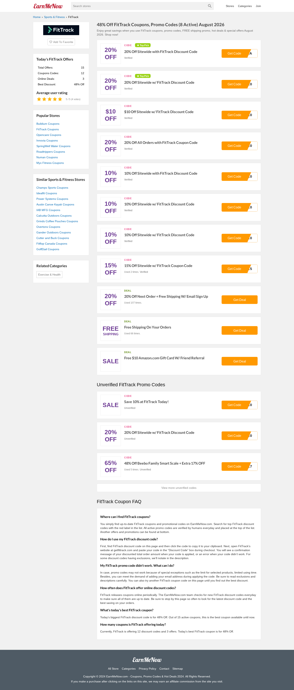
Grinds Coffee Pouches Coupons (57, 221)
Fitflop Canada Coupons (51, 243)
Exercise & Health (49, 274)
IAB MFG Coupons (48, 210)
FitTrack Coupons (47, 129)
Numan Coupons (47, 157)
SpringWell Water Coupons (53, 146)
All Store (113, 668)
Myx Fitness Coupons (50, 162)
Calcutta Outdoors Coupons (54, 215)
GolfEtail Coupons (47, 249)
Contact (164, 668)
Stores (230, 6)
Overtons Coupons (48, 226)
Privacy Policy (147, 668)
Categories (245, 6)
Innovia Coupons (47, 140)
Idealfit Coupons (46, 193)
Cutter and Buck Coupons (52, 238)
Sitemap (177, 668)
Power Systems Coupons (52, 198)
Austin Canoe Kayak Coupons (55, 204)
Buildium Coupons (47, 123)
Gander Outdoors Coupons (53, 232)
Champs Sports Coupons (52, 187)
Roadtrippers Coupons (50, 151)
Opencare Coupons (48, 134)
